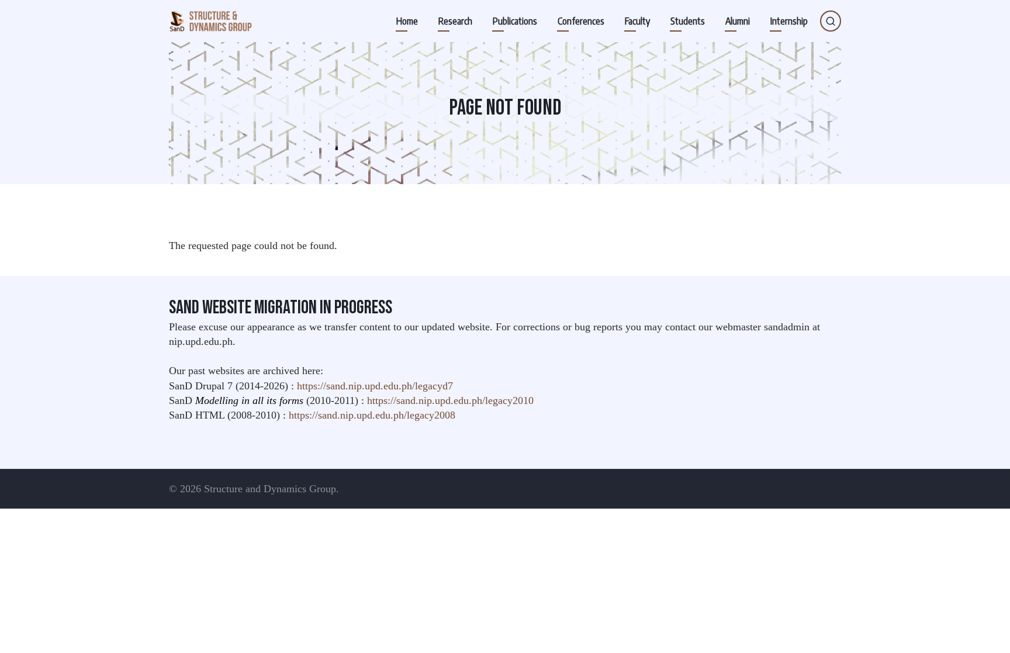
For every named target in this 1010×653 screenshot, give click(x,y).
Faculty (637, 21)
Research (455, 21)
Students (687, 21)
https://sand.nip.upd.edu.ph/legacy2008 (372, 415)
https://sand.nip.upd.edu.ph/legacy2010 (450, 400)
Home (407, 21)
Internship (789, 21)
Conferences (581, 21)
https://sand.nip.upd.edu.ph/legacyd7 (375, 386)
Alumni (737, 21)
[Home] (210, 21)
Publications (515, 21)
